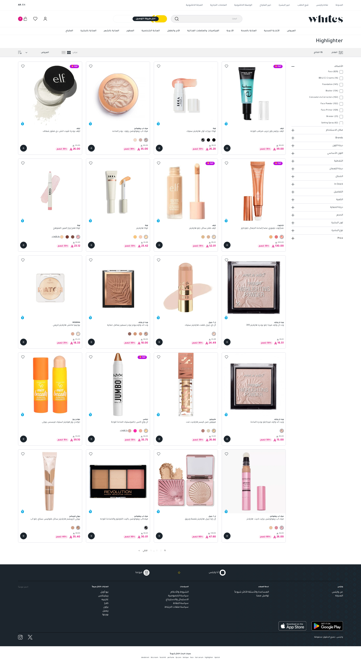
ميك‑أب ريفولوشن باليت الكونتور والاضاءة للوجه (124, 519)
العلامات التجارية (218, 5)
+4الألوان (56, 237)
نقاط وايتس (322, 5)
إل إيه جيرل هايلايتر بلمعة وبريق (200, 519)
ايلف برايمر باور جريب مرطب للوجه (267, 131)
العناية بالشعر (111, 31)
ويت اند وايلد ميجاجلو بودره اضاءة (267, 422)
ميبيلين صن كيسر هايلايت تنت (201, 422)
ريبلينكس (103, 596)
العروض (291, 31)
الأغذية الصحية (271, 31)
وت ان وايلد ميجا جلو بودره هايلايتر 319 (265, 325)
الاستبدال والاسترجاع (177, 599)
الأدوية (230, 31)
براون (105, 607)
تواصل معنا (262, 596)
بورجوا (105, 614)
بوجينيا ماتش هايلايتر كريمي (66, 325)
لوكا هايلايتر (142, 228)
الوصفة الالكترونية (243, 5)
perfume (171, 658)
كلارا (106, 603)
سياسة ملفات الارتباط (177, 607)
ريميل (105, 611)
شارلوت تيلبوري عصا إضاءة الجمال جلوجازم (262, 228)
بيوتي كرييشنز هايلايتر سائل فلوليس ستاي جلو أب (55, 519)
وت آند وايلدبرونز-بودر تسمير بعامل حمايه (127, 325)
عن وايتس (337, 592)
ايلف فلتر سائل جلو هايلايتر (202, 228)
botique (186, 658)
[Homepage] (326, 18)
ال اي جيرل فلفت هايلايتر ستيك (200, 325)
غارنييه (105, 599)
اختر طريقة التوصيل (145, 19)
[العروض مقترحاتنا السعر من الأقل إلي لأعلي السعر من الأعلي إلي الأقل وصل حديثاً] (36, 52)
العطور (130, 31)
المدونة (339, 5)
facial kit (163, 658)
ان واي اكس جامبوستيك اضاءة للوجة (129, 422)
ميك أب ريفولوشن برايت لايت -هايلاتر (265, 519)
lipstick (217, 658)
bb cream (154, 658)
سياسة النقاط (181, 603)
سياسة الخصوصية (178, 596)
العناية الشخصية (151, 31)
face (191, 658)
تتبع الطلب (303, 5)
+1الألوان (124, 431)
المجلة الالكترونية (194, 5)
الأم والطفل (173, 31)
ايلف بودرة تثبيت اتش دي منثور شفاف (61, 131)
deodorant (145, 658)
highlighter (209, 658)
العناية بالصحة (248, 31)
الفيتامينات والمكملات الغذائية (203, 31)
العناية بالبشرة (88, 31)
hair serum (199, 658)
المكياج (69, 31)
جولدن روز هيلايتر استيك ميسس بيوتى (61, 422)
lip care (178, 658)
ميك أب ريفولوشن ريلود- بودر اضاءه (130, 131)
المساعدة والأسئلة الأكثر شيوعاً (251, 592)
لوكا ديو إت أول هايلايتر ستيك (201, 131)
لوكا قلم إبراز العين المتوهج (66, 228)
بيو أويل (104, 592)
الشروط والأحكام (180, 592)
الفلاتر (334, 52)
